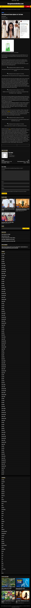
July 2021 (3, 374)
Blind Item (3, 493)
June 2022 (3, 352)
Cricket (3, 503)
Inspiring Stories (4, 533)
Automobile (3, 481)
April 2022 (3, 356)
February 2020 (3, 408)
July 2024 (3, 303)
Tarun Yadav (4, 16)
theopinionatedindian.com (15, 3)
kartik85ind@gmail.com (19, 589)
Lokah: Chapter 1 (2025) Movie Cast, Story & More (8, 239)
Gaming (3, 519)
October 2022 (3, 344)
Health (2, 525)
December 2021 (4, 364)
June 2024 (3, 305)
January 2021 (3, 386)
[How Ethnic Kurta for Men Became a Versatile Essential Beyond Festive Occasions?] (22, 203)
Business (3, 499)
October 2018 (3, 440)
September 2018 (4, 442)
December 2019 (4, 412)
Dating (2, 505)
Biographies (3, 485)
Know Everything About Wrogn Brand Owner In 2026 (8, 209)
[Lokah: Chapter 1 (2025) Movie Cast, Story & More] (22, 595)
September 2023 (4, 323)
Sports (2, 555)
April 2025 (3, 285)
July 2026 (3, 255)
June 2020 (3, 400)
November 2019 (4, 414)
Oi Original (3, 543)
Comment (3, 169)
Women (3, 573)
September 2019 (4, 418)
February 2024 (3, 313)
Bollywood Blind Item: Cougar (5, 236)
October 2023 (3, 321)
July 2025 (3, 279)
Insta (9, 128)
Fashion (3, 12)
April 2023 (3, 333)
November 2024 (4, 295)
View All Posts (11, 156)
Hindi (2, 527)
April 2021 (3, 380)
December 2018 (4, 436)
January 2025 (3, 291)
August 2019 (3, 420)
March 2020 (3, 406)
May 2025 (3, 283)
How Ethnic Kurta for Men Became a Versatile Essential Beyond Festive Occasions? (22, 209)
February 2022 (3, 360)
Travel (2, 567)
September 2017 (4, 466)
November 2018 (4, 438)
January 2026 (3, 267)
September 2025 (4, 275)
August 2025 (3, 277)
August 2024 (3, 301)
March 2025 (3, 287)
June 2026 (3, 257)
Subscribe (28, 6)
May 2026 (3, 259)
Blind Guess (3, 491)
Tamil (2, 559)
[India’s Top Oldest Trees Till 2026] (8, 582)
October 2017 (3, 464)
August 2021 (3, 372)
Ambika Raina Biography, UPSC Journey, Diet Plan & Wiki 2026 (10, 247)
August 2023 (3, 325)
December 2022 (4, 341)
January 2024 (3, 315)
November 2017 (4, 462)
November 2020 (4, 390)
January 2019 (3, 434)
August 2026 (3, 253)
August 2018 (3, 444)
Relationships (3, 549)
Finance (3, 513)
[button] (2, 6)
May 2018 (3, 450)
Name (3, 181)
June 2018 (3, 448)
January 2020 (3, 410)
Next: (23, 161)
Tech (2, 561)
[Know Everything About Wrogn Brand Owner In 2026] (8, 203)
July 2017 (3, 470)
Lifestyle (3, 537)
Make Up (3, 539)
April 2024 (3, 309)
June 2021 (3, 376)
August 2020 (3, 396)
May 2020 (3, 402)
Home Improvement (4, 531)
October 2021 (3, 368)
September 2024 (4, 299)
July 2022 (3, 350)
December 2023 (4, 317)
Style (2, 557)
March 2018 (3, 454)
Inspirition (3, 535)
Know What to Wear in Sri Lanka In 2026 (8, 222)
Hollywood (3, 529)
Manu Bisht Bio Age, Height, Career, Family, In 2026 (8, 241)
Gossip (2, 523)
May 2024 (3, 307)
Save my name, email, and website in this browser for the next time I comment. (14, 191)
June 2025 (3, 281)
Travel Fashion (3, 569)
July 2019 (3, 422)
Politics (3, 547)
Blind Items (3, 495)
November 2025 (4, 271)
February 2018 (3, 456)
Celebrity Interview (4, 501)
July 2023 (3, 327)
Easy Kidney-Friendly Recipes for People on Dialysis (8, 237)
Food (2, 517)
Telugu (2, 563)
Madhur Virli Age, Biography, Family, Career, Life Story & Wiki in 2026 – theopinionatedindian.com (14, 246)
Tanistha (3, 589)
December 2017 (4, 460)
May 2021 (3, 378)
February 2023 (3, 337)
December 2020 (4, 388)
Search (3, 226)
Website (3, 188)
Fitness (3, 515)
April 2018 (3, 452)
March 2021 (3, 382)
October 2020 (3, 392)
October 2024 (3, 297)
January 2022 (3, 362)
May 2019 (3, 426)
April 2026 (3, 261)
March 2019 (3, 430)
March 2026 (3, 263)
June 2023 (3, 329)
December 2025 (4, 269)
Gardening (3, 521)
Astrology (3, 479)
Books (2, 497)
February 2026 (3, 265)
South (2, 553)
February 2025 (3, 289)
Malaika (8, 111)
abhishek (3, 223)
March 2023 (3, 335)
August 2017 (3, 468)
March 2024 (3, 311)
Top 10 (2, 565)
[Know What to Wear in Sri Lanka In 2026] (8, 216)
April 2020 (3, 404)
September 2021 (4, 370)
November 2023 (4, 319)
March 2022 (3, 358)
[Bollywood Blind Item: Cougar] (22, 582)
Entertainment (3, 509)
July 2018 (3, 446)
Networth (3, 541)
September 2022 (4, 346)
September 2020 (4, 394)
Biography (3, 487)
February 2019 (3, 432)
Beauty (2, 483)
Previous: (7, 161)
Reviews (3, 551)
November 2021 (4, 366)
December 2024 (4, 293)
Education (3, 507)
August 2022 (3, 348)
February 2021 (3, 384)
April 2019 (3, 428)
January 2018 (3, 458)
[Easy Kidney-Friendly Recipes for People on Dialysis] (8, 595)
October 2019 (3, 416)
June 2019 (3, 424)
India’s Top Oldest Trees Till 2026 (6, 234)
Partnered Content (4, 545)
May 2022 (3, 354)
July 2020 (3, 398)
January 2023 (3, 339)
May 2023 (3, 331)
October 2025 (3, 273)
